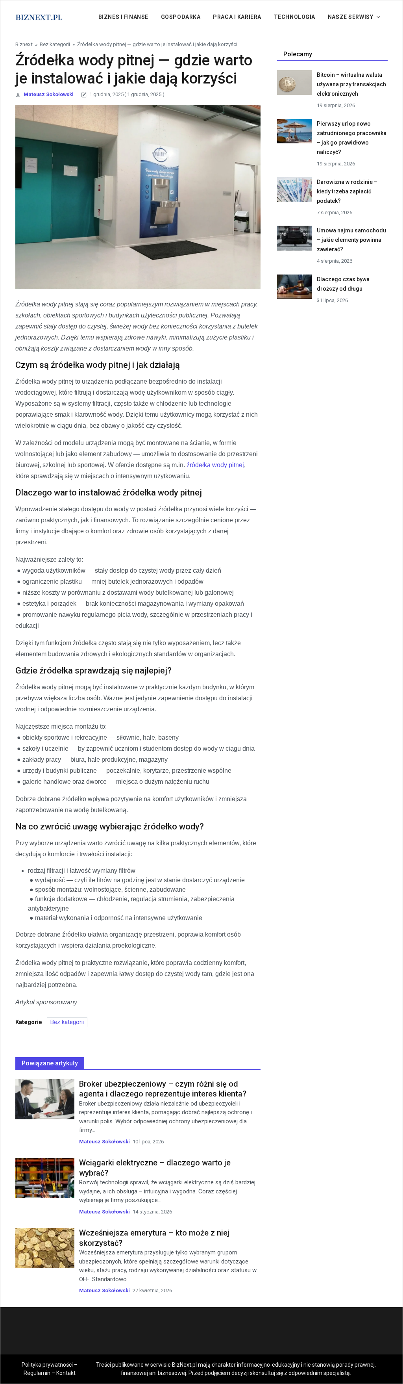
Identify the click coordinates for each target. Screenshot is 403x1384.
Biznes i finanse (123, 17)
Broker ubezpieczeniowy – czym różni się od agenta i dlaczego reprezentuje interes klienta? (162, 1089)
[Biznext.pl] (39, 16)
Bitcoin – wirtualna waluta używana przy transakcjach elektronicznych (351, 84)
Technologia (294, 17)
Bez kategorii (55, 44)
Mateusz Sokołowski (49, 94)
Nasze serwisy (350, 17)
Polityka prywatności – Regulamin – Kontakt (50, 1369)
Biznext (24, 44)
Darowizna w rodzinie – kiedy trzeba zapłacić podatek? (347, 191)
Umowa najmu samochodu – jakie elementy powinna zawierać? (351, 239)
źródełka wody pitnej (215, 465)
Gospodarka (181, 17)
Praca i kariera (237, 17)
